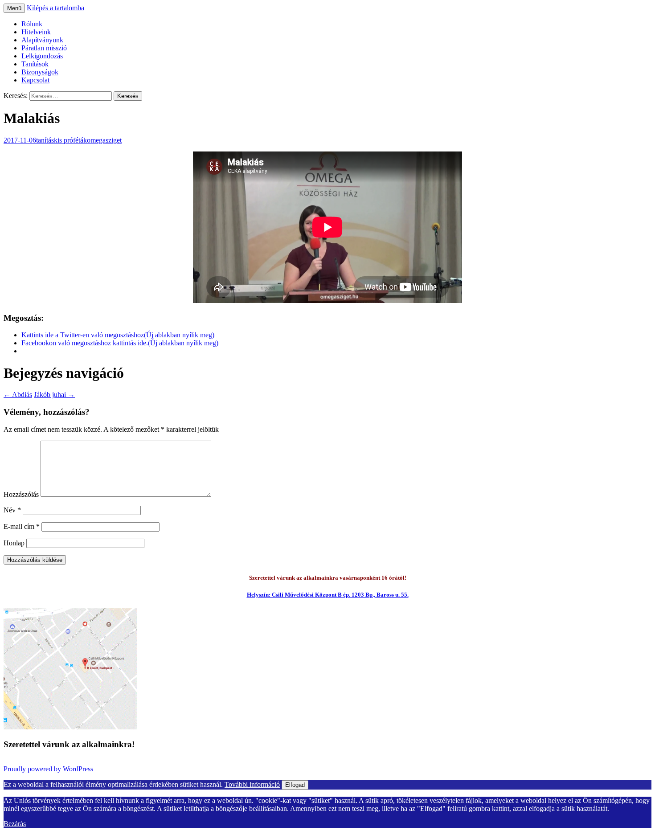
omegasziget (104, 140)
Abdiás (18, 394)
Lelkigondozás (42, 56)
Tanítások (35, 64)
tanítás (45, 140)
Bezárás (15, 823)
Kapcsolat (35, 80)
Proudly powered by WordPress (48, 769)
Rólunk (31, 24)
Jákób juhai (54, 394)
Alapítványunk (42, 40)
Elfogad (295, 785)
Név (12, 510)
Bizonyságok (39, 72)
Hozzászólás (21, 494)
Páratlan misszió (44, 48)
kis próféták (70, 140)
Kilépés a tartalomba (55, 8)
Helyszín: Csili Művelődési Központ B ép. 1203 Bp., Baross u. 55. (328, 594)
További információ (252, 784)
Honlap (14, 543)
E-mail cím (22, 526)
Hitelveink (36, 32)
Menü (14, 8)
